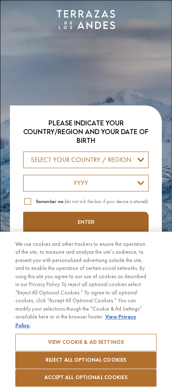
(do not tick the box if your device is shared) (92, 201)
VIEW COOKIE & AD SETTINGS (86, 342)
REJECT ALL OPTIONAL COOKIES (86, 360)
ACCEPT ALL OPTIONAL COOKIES (85, 377)
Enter (86, 221)
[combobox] (86, 160)
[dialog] (86, 193)
